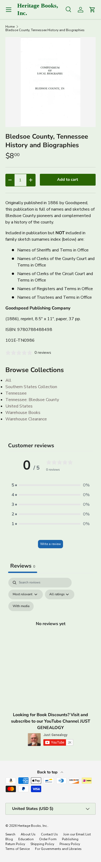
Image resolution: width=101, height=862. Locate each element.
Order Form (48, 839)
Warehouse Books (22, 413)
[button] (51, 485)
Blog (9, 839)
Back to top (47, 772)
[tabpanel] (50, 630)
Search (10, 834)
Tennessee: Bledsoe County (32, 400)
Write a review (50, 544)
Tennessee (16, 393)
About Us (28, 834)
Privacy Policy (70, 844)
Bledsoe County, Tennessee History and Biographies (45, 30)
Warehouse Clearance (26, 419)
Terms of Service (17, 849)
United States (19, 406)
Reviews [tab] (22, 565)
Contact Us (49, 834)
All (8, 380)
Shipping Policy (42, 844)
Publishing (70, 839)
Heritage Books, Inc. (33, 826)
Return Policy (15, 844)
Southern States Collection (31, 387)
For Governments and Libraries (58, 849)
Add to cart (67, 179)
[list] (50, 82)
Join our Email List (77, 834)
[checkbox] (21, 606)
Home (10, 26)
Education (26, 839)
